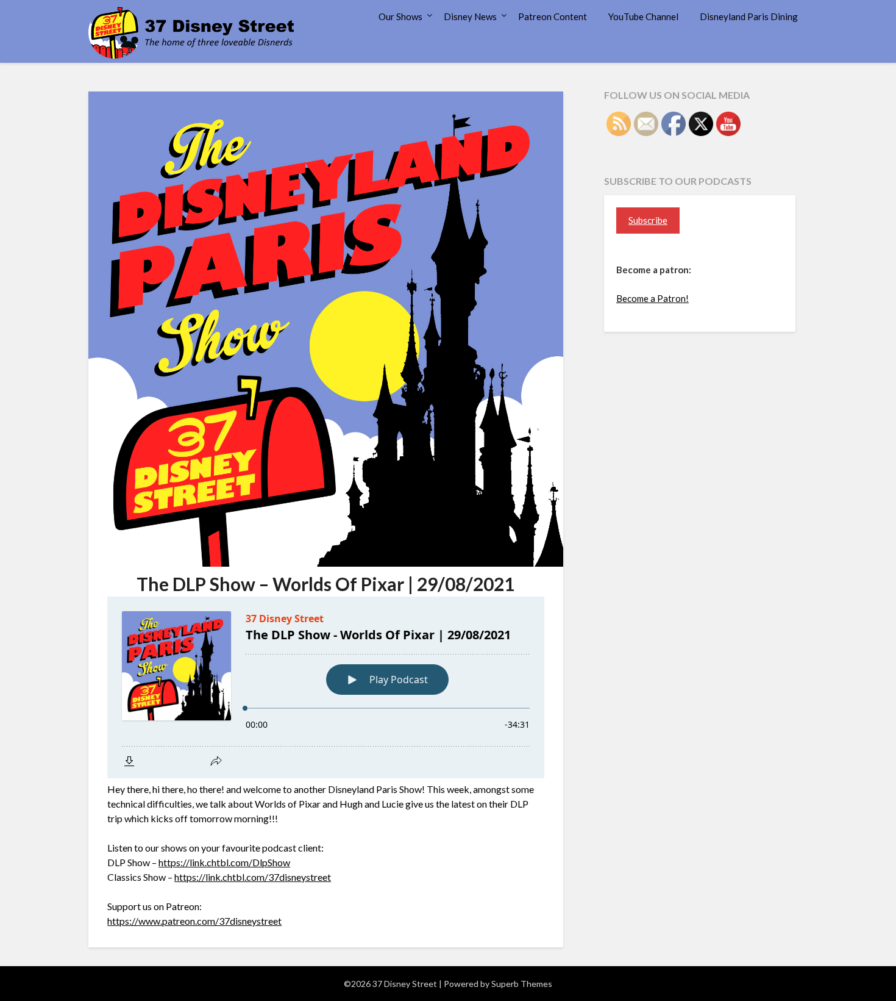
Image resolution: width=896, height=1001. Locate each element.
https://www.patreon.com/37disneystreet (194, 921)
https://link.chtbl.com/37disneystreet (252, 877)
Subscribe (647, 220)
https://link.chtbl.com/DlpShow (224, 862)
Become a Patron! (652, 298)
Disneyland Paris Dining (749, 16)
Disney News (470, 16)
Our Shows (400, 16)
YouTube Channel (643, 16)
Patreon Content (552, 16)
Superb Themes (521, 983)
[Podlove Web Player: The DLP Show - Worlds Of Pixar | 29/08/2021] (325, 687)
